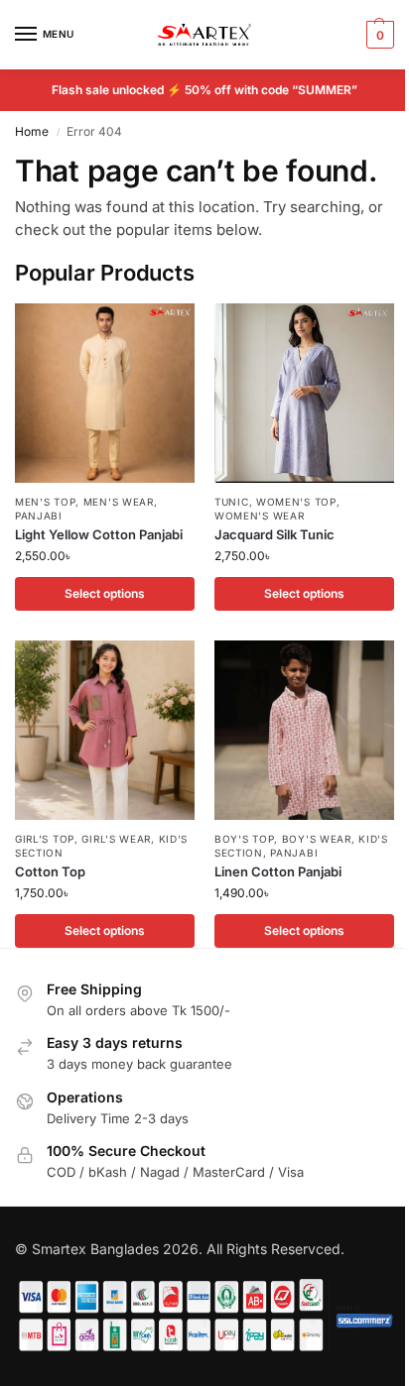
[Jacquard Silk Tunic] (304, 393)
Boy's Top (244, 839)
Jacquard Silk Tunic (274, 534)
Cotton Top (50, 871)
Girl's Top (44, 839)
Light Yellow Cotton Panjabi (99, 534)
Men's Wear (118, 502)
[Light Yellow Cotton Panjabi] (105, 393)
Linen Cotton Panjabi (277, 871)
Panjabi (39, 515)
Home (32, 131)
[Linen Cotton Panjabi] (304, 730)
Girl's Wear (116, 839)
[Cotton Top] (105, 730)
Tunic (231, 502)
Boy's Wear (316, 839)
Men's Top (45, 502)
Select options (105, 593)
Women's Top (296, 502)
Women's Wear (259, 515)
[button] (377, 35)
